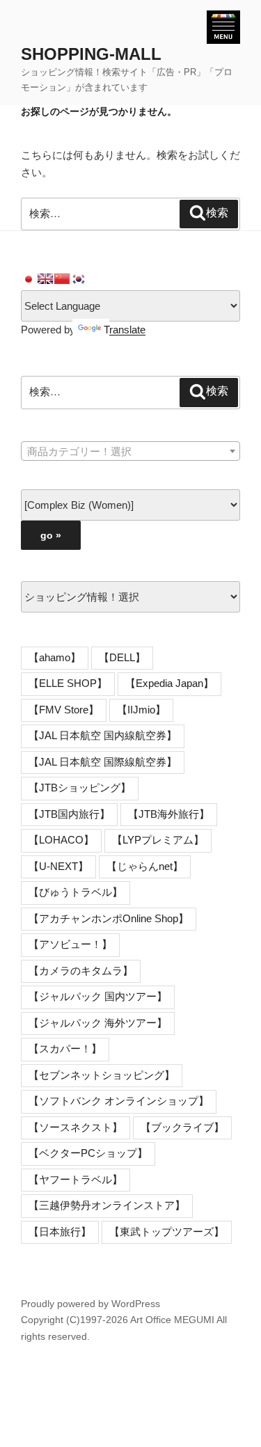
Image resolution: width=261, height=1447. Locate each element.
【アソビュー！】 (70, 944)
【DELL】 (122, 657)
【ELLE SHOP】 (68, 683)
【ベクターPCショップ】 (88, 1153)
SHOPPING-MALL (91, 54)
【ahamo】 (55, 657)
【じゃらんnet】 (144, 866)
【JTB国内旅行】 (69, 814)
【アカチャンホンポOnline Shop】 (109, 918)
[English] (45, 279)
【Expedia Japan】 (169, 683)
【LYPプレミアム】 (158, 840)
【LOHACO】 (61, 840)
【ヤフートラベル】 (75, 1179)
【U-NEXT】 (58, 866)
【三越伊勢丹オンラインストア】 (107, 1205)
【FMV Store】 (64, 709)
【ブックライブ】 (182, 1127)
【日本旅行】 (60, 1232)
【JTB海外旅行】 (168, 814)
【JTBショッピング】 (80, 787)
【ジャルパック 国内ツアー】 (98, 996)
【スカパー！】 (65, 1048)
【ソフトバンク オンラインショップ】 (119, 1101)
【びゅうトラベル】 (75, 892)
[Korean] (78, 279)
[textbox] (130, 451)
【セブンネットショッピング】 (102, 1075)
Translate (124, 329)
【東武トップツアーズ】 (166, 1232)
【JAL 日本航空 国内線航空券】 (103, 735)
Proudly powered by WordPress (90, 1303)
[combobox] (130, 451)
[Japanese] (28, 279)
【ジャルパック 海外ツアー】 (98, 1023)
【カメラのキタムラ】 (81, 970)
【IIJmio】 (141, 709)
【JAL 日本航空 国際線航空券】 (103, 762)
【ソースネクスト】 (75, 1127)
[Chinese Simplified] (62, 279)
